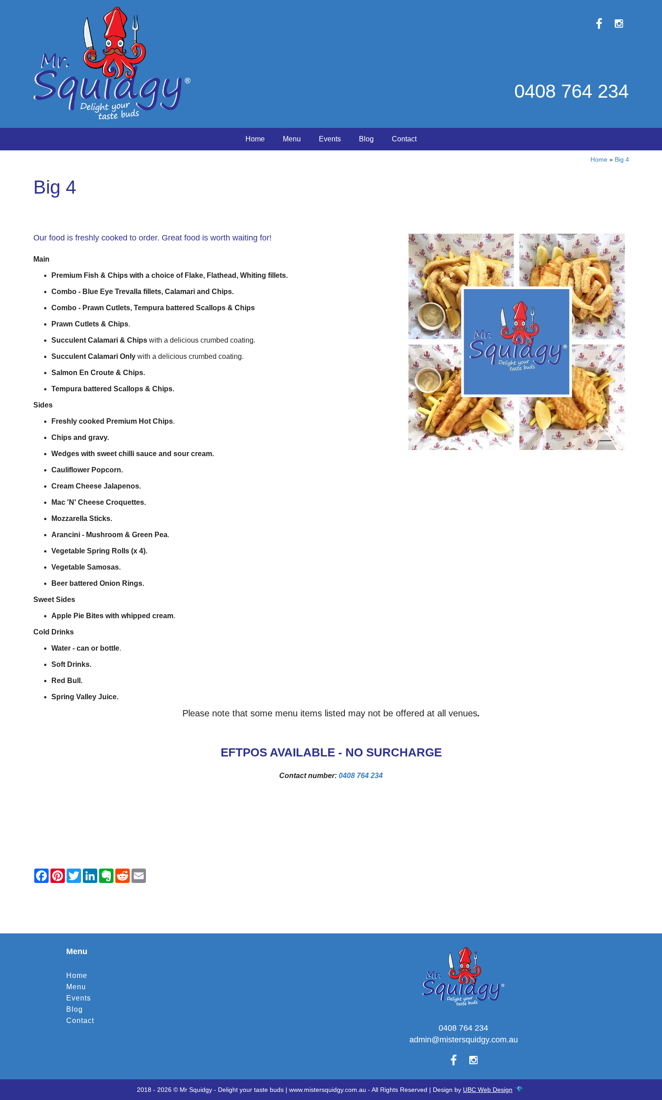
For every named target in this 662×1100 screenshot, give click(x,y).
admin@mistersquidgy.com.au (463, 1039)
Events (330, 139)
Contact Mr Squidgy (331, 896)
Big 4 (622, 159)
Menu (292, 139)
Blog (366, 139)
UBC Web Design (487, 1089)
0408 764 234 (571, 91)
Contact (404, 139)
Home (255, 139)
